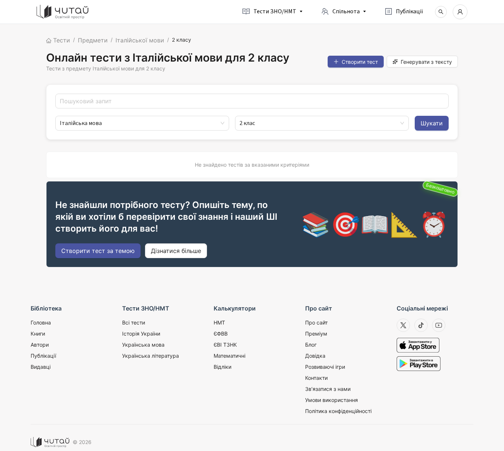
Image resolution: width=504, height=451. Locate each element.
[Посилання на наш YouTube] (438, 325)
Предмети (93, 40)
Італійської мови (139, 40)
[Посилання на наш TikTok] (421, 325)
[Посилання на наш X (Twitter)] (403, 325)
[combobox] (139, 123)
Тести (60, 40)
